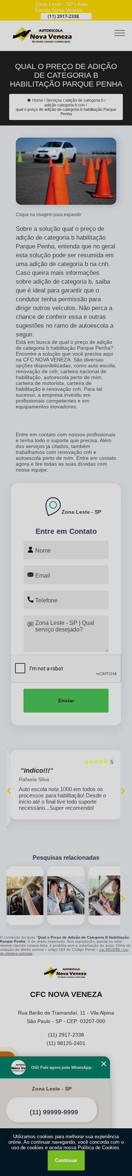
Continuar (66, 1160)
